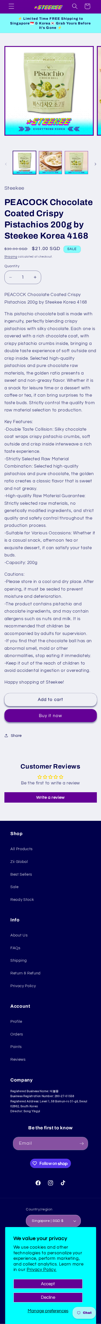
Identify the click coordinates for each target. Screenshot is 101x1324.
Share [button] (16, 735)
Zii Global (19, 862)
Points (16, 1047)
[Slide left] (5, 164)
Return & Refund (25, 973)
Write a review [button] (50, 797)
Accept (48, 1284)
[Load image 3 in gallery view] (76, 162)
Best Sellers (21, 874)
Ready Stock (22, 899)
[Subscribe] (81, 1143)
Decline (48, 1297)
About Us (18, 935)
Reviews (18, 1059)
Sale (14, 887)
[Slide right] (95, 164)
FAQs (15, 948)
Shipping (10, 256)
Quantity (12, 266)
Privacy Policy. (41, 1269)
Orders (16, 1034)
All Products (21, 849)
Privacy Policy (23, 986)
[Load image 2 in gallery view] (50, 162)
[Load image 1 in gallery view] (24, 162)
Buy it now (50, 715)
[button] (11, 6)
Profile (16, 1021)
